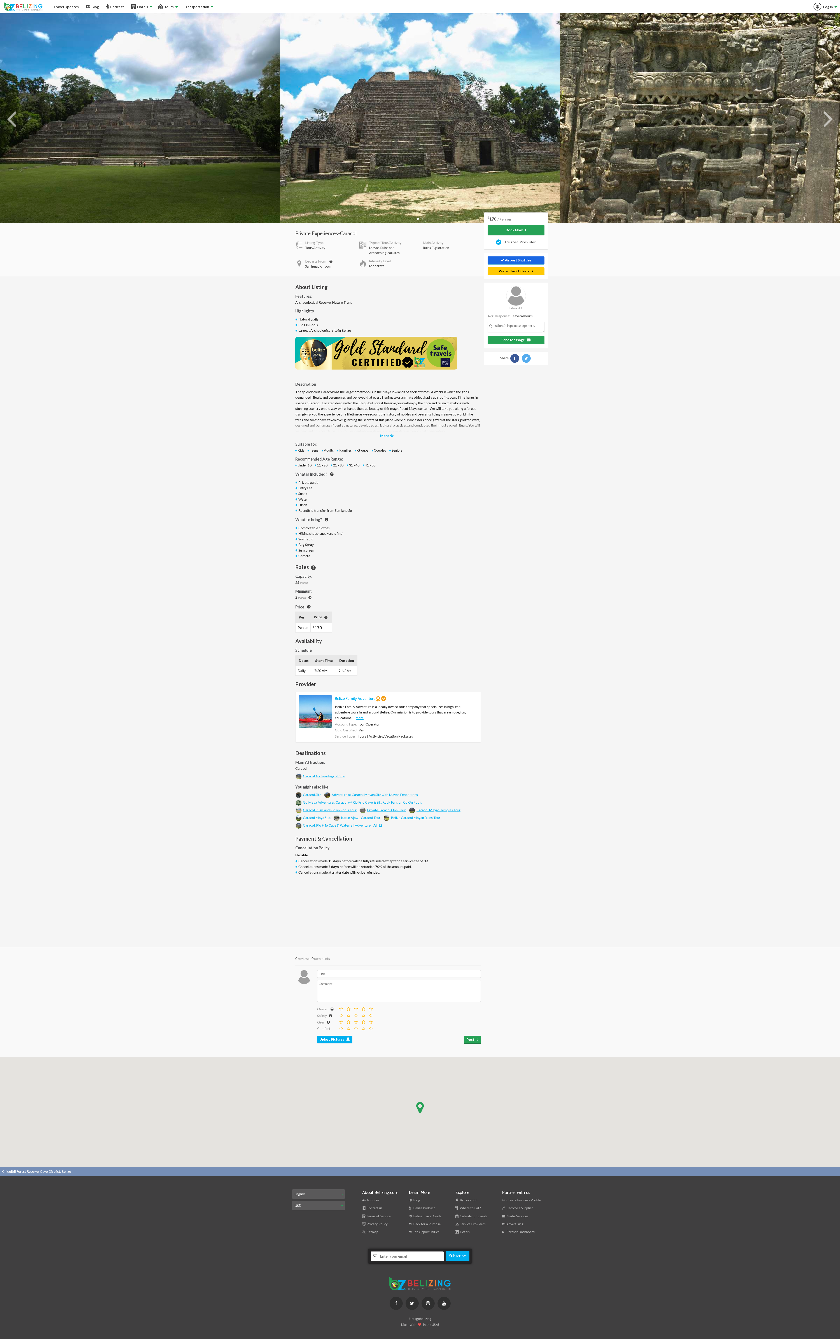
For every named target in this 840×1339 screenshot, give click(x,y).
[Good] (363, 1008)
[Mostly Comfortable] (355, 1027)
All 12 (377, 825)
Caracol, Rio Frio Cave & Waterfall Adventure (337, 825)
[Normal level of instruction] (355, 1014)
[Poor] (348, 1008)
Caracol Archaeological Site (324, 776)
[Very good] (370, 1008)
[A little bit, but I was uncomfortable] (348, 1014)
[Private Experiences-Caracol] (514, 358)
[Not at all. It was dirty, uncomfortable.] (341, 1027)
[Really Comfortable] (363, 1027)
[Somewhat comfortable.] (348, 1027)
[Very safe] (370, 1014)
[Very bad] (341, 1008)
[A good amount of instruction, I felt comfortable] (363, 1014)
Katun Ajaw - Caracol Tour (360, 817)
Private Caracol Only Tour (386, 810)
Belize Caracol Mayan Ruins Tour (415, 817)
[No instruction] (341, 1014)
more (360, 718)
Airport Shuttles (517, 260)
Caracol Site (312, 794)
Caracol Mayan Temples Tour (438, 810)
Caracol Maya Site (317, 817)
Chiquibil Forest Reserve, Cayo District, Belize (36, 1171)
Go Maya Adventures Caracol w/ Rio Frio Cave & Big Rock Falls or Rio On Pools (362, 802)
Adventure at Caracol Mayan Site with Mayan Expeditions (375, 794)
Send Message (513, 340)
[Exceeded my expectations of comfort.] (370, 1027)
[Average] (355, 1008)
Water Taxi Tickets (514, 271)
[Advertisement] (388, 910)
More (384, 435)
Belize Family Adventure (355, 698)
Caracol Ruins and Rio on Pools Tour (330, 810)
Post (471, 1039)
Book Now (514, 230)
